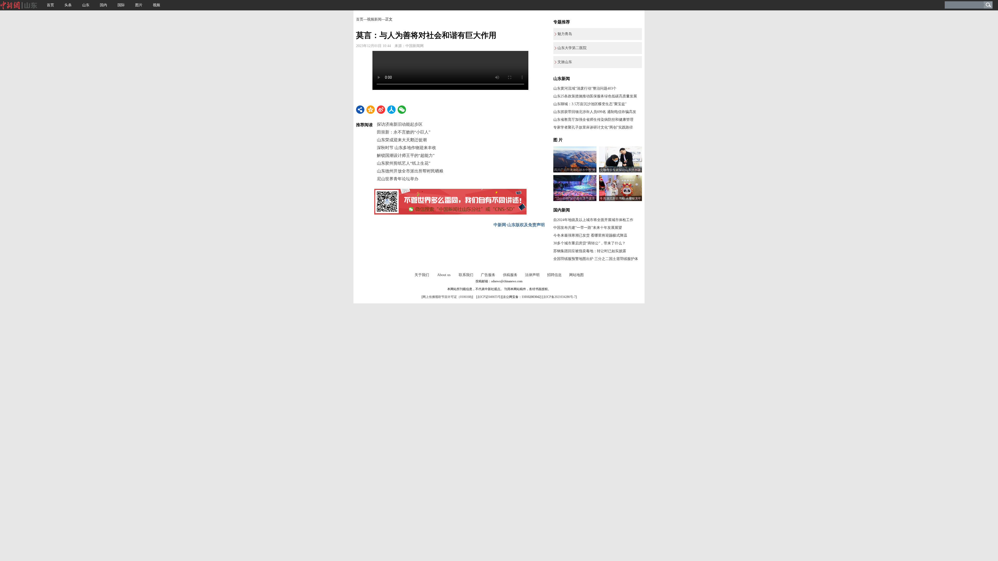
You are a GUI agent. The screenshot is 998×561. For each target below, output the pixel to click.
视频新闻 (374, 19)
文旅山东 (564, 62)
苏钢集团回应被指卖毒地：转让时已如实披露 (589, 251)
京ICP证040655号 (489, 297)
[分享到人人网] (391, 109)
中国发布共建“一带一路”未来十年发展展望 (587, 228)
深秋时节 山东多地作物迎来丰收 (406, 147)
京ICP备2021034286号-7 (559, 297)
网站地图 (576, 275)
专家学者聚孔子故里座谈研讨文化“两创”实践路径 (593, 127)
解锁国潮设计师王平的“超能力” (406, 155)
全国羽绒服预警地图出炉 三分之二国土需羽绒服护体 (595, 259)
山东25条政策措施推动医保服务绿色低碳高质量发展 (595, 96)
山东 (85, 5)
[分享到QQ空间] (370, 109)
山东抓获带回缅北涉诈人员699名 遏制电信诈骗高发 (594, 112)
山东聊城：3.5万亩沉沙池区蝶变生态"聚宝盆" (590, 104)
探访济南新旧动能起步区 (400, 124)
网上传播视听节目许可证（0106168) (447, 297)
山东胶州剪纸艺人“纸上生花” (403, 163)
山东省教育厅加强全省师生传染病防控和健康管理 (593, 120)
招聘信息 (554, 275)
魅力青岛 (564, 34)
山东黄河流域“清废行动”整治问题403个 (584, 88)
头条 (68, 5)
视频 (156, 5)
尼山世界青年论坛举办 (397, 179)
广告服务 (488, 275)
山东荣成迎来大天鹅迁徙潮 (402, 140)
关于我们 (422, 275)
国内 (103, 5)
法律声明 (532, 275)
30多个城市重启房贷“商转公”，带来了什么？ (589, 243)
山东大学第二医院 (572, 48)
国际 (121, 5)
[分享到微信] (402, 109)
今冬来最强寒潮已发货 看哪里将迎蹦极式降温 (590, 235)
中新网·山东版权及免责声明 (519, 225)
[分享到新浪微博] (381, 109)
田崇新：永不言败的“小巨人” (403, 132)
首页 (50, 5)
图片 (138, 5)
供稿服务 (510, 275)
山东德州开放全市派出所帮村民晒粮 (410, 171)
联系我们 (466, 275)
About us (443, 275)
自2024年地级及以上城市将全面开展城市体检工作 (593, 220)
